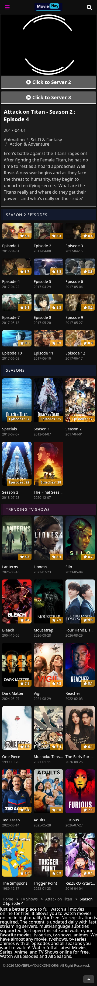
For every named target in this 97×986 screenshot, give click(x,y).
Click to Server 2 (51, 82)
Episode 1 (11, 245)
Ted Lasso (11, 819)
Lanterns (10, 566)
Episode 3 (74, 245)
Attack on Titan (58, 899)
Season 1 (42, 428)
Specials (9, 428)
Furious (72, 819)
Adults (39, 819)
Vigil (37, 693)
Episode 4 (11, 281)
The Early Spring (80, 756)
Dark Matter (13, 693)
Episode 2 (42, 245)
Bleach (8, 630)
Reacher (72, 693)
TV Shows (29, 899)
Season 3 (10, 492)
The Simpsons (14, 883)
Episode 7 (11, 317)
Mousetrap (43, 630)
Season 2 (73, 428)
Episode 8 (42, 317)
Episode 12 (75, 353)
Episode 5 (42, 281)
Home (8, 899)
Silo (68, 566)
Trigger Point (45, 883)
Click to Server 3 (51, 97)
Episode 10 (12, 353)
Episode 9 (74, 317)
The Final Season (49, 492)
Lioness (40, 566)
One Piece (11, 756)
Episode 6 (74, 281)
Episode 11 (43, 353)
